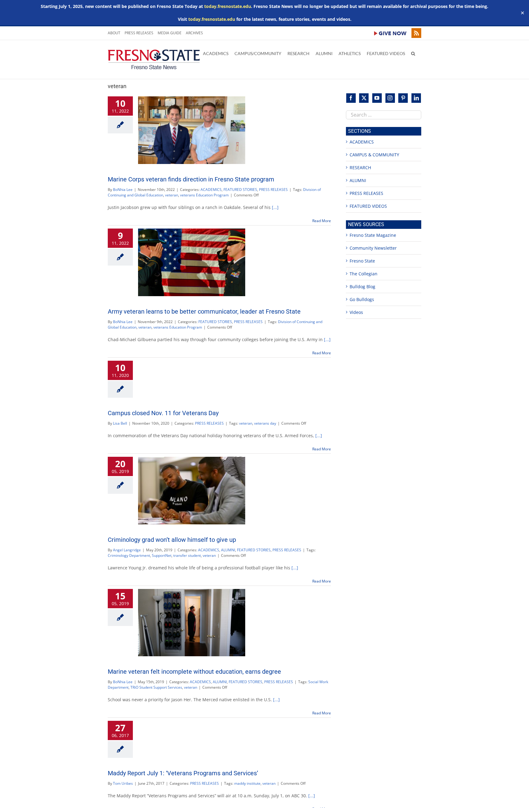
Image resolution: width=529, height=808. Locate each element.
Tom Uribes (123, 783)
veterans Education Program (204, 195)
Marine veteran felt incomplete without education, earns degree (194, 671)
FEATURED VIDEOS (368, 206)
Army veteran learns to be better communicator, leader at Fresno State (204, 311)
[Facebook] (351, 98)
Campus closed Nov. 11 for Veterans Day (163, 413)
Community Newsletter (373, 248)
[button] (413, 53)
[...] (275, 207)
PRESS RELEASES (273, 189)
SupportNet (161, 555)
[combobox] (383, 114)
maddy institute (247, 783)
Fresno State (362, 261)
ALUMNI (228, 550)
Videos (356, 312)
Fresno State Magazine (373, 235)
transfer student (187, 555)
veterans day (265, 423)
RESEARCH (360, 167)
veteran (171, 195)
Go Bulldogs (362, 299)
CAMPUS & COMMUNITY (374, 155)
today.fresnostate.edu (227, 6)
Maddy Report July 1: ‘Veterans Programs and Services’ (183, 773)
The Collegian (363, 274)
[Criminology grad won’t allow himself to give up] (191, 490)
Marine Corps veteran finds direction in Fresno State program (191, 179)
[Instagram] (390, 98)
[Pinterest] (403, 98)
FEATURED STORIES (240, 189)
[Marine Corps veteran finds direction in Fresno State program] (191, 130)
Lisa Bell (120, 423)
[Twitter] (364, 98)
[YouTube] (377, 98)
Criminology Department (129, 555)
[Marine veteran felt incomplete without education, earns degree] (191, 623)
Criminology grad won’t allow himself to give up (172, 539)
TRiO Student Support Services (156, 687)
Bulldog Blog (362, 286)
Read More (321, 220)
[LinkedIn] (416, 98)
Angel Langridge (127, 550)
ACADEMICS (211, 189)
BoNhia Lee (123, 189)
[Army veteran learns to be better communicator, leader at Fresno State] (191, 262)
